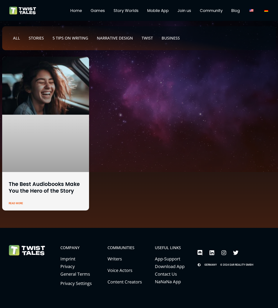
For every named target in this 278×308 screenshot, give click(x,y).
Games (98, 10)
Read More (16, 203)
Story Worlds (126, 10)
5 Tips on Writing (70, 38)
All (16, 38)
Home (76, 10)
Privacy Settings (76, 283)
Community (211, 10)
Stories (36, 38)
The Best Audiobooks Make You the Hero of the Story (44, 187)
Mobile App (158, 10)
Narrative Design (115, 38)
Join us (184, 10)
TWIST (147, 38)
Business (171, 38)
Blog (235, 10)
